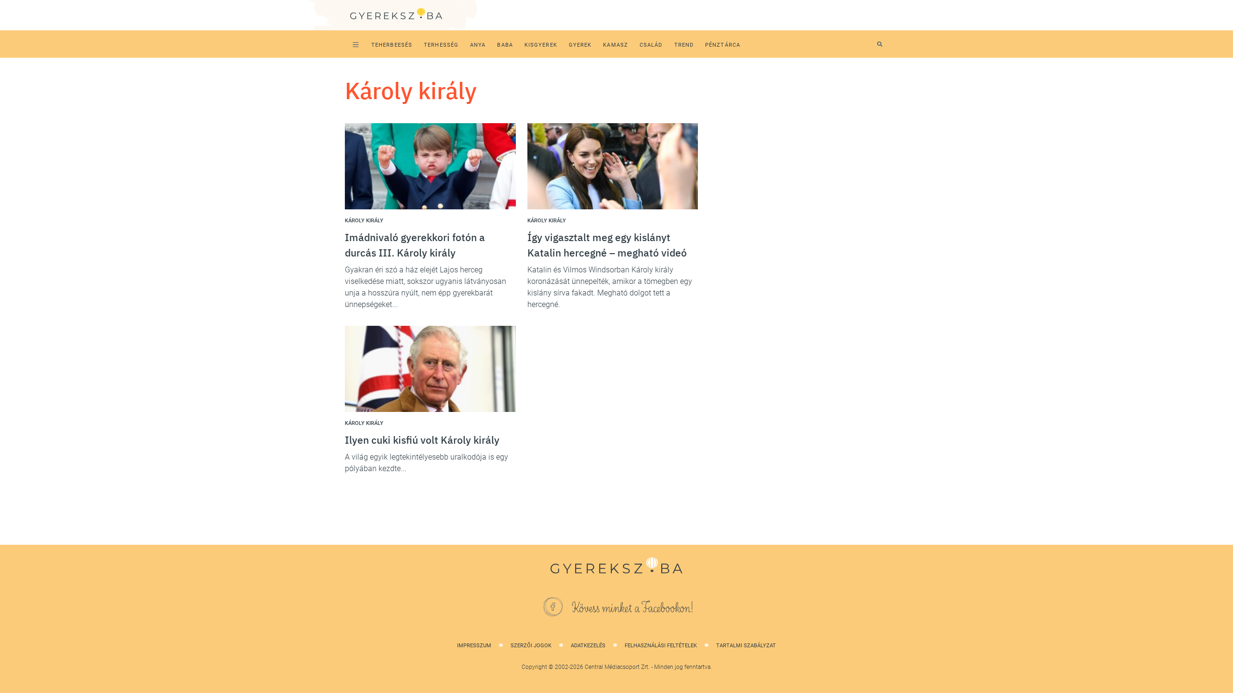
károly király (364, 221)
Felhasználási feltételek (661, 645)
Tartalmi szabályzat (746, 645)
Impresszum (474, 645)
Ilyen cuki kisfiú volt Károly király (422, 440)
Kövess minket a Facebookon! (633, 608)
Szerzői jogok (531, 645)
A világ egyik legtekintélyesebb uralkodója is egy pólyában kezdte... (426, 462)
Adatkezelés (588, 645)
